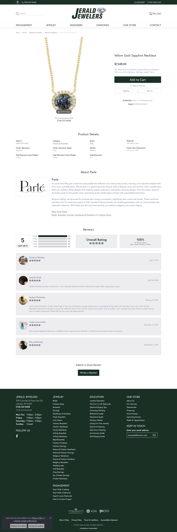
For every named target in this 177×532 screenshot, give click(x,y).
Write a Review (88, 372)
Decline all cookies (18, 526)
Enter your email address (138, 430)
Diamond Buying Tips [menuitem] (98, 407)
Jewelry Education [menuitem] (97, 400)
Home (17, 32)
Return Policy (64, 520)
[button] (139, 2)
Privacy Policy (77, 520)
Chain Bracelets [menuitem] (59, 417)
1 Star (35, 246)
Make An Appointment (136, 420)
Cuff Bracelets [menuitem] (58, 469)
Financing (130, 410)
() (69, 236)
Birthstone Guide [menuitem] (96, 413)
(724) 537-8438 (64, 120)
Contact (155, 25)
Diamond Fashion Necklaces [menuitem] (64, 449)
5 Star (35, 236)
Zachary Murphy (37, 257)
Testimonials (132, 407)
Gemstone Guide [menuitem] (96, 417)
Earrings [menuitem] (56, 410)
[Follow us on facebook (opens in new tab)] (17, 2)
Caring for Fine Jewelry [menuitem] (99, 423)
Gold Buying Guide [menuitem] (97, 436)
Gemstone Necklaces (51, 32)
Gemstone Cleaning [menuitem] (98, 430)
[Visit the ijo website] (104, 511)
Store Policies (132, 413)
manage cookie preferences (25, 521)
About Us (130, 400)
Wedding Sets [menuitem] (58, 465)
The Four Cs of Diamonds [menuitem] (100, 404)
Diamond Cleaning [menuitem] (97, 426)
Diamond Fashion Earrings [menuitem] (63, 452)
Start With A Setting (61, 489)
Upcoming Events (134, 417)
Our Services (132, 404)
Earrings (70, 214)
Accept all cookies (36, 526)
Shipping (126, 91)
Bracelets (62, 214)
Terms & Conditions (91, 520)
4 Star (35, 239)
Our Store (129, 25)
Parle (91, 143)
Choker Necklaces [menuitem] (60, 478)
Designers (76, 25)
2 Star (35, 244)
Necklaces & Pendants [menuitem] (62, 413)
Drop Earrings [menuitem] (58, 472)
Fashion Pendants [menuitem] (60, 443)
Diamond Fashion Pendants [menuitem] (64, 459)
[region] (64, 76)
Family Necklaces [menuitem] (60, 430)
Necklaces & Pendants (35, 32)
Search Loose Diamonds (62, 496)
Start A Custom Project (62, 499)
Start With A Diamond (61, 492)
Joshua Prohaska (37, 297)
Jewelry (51, 25)
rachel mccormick (37, 322)
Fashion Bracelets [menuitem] (60, 423)
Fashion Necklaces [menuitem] (60, 426)
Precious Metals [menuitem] (96, 420)
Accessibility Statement (109, 520)
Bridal (54, 214)
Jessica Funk (35, 277)
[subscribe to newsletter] (154, 435)
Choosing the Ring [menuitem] (97, 410)
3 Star (35, 241)
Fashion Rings (105, 214)
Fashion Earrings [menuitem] (59, 446)
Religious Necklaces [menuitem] (61, 456)
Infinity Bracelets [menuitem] (59, 433)
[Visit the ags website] (76, 511)
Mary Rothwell (36, 342)
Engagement (24, 25)
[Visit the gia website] (91, 511)
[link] (29, 2)
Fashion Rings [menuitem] (58, 404)
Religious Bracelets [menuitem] (60, 462)
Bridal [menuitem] (55, 400)
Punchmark (93, 528)
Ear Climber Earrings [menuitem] (61, 475)
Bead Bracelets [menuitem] (59, 439)
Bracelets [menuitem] (56, 407)
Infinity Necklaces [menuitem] (60, 436)
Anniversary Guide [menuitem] (97, 433)
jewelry (24, 32)
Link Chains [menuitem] (57, 420)
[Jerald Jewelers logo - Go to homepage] (88, 13)
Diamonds (102, 25)
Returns (150, 91)
